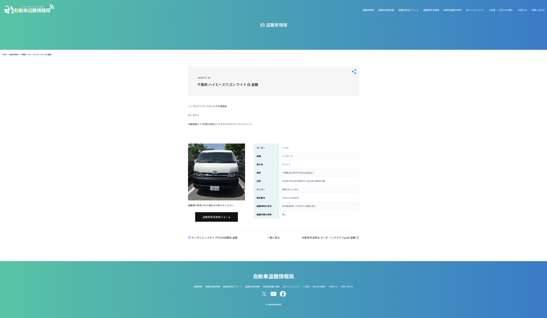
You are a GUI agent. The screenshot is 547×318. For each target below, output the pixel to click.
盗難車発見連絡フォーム (217, 217)
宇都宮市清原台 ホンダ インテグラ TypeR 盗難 (328, 237)
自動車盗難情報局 (273, 276)
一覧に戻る (273, 237)
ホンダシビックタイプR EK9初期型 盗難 (214, 237)
